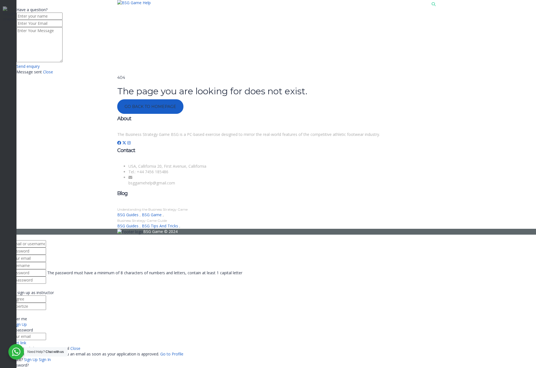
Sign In (45, 359)
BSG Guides (128, 214)
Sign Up (31, 359)
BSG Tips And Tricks (160, 226)
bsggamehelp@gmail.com (151, 183)
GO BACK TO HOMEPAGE (150, 106)
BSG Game (152, 214)
